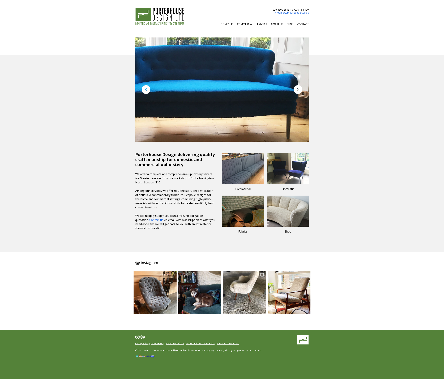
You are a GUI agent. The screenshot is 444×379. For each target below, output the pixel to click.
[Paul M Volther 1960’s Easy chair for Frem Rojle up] (289, 292)
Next (297, 89)
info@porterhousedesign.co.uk (292, 12)
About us (277, 24)
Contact (303, 24)
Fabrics (262, 24)
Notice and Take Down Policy (200, 343)
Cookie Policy (157, 343)
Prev (146, 89)
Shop (290, 24)
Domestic (227, 24)
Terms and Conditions (228, 343)
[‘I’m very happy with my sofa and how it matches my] (199, 292)
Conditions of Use (175, 343)
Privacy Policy (141, 343)
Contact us (156, 220)
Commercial (245, 24)
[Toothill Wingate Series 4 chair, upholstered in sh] (244, 292)
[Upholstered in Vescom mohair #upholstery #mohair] (155, 292)
